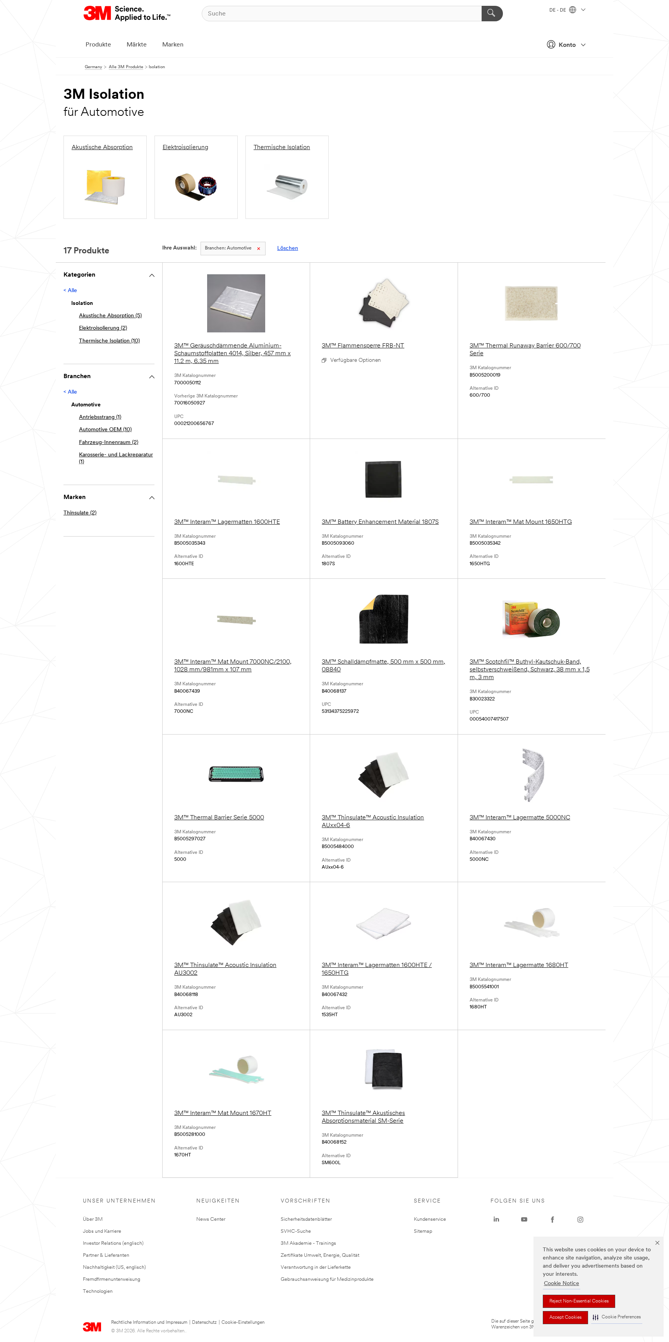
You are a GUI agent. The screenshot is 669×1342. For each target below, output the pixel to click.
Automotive (228, 248)
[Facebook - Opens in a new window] (552, 1219)
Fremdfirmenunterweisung (111, 1279)
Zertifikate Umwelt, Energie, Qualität (320, 1255)
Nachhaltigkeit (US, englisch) (114, 1267)
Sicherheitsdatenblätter (306, 1219)
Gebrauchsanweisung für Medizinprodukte (327, 1279)
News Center (210, 1219)
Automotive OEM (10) (105, 430)
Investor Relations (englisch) (113, 1243)
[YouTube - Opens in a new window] (524, 1219)
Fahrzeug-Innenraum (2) (108, 443)
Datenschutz (204, 1322)
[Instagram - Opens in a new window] (580, 1219)
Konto (567, 45)
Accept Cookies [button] (565, 1317)
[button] (616, 1317)
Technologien (98, 1291)
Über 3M (93, 1219)
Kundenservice (430, 1219)
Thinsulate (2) (79, 513)
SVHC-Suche (296, 1231)
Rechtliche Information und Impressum (149, 1322)
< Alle (70, 291)
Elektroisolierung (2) (103, 328)
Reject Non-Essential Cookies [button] (579, 1301)
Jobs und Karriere (102, 1231)
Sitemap (423, 1231)
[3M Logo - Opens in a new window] (128, 13)
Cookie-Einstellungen (242, 1322)
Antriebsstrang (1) (100, 417)
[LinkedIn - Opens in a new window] (496, 1219)
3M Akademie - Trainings (308, 1243)
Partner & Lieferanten (106, 1255)
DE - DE (558, 10)
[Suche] (492, 13)
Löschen (287, 248)
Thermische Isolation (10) (109, 341)
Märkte (137, 45)
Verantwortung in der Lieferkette (316, 1267)
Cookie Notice (561, 1284)
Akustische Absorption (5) (110, 316)
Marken (173, 45)
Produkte (98, 45)
